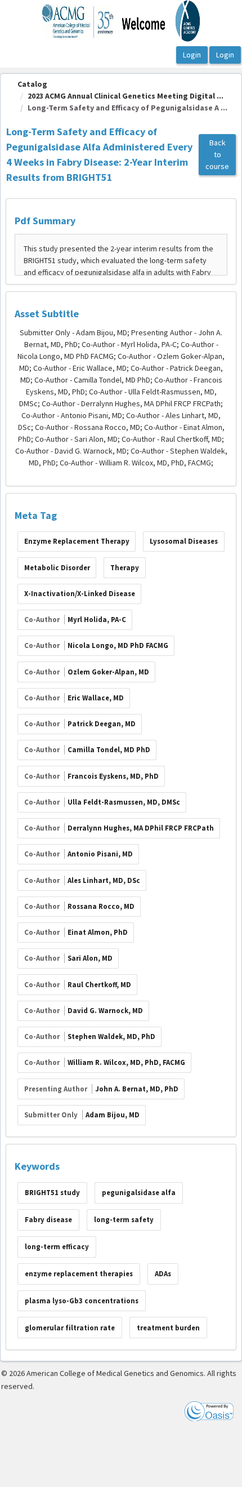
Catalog (32, 84)
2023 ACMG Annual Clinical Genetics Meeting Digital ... (125, 96)
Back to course (217, 154)
